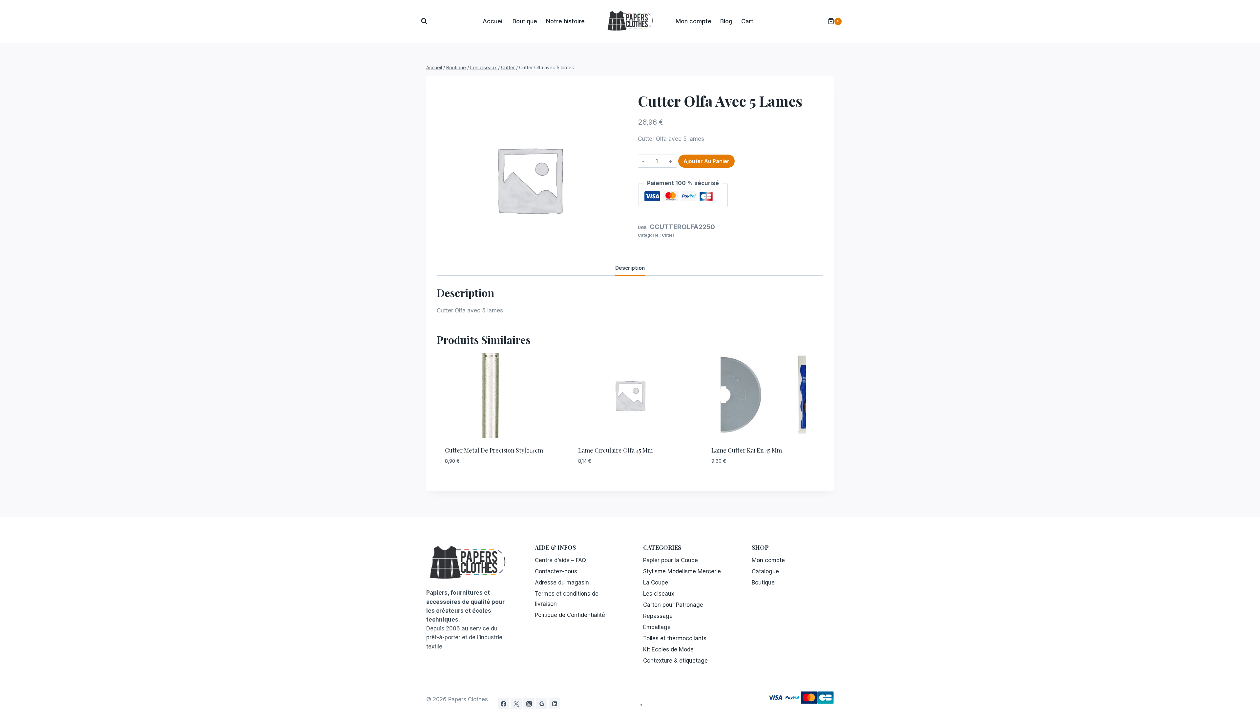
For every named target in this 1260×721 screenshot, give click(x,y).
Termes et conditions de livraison (566, 598)
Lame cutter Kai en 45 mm (746, 450)
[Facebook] (503, 703)
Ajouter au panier (706, 161)
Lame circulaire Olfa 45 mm (615, 450)
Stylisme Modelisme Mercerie (682, 571)
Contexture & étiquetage (675, 660)
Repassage (658, 616)
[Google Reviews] (541, 703)
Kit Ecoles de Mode (668, 649)
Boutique (525, 21)
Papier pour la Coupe (670, 560)
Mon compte (693, 21)
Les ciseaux (658, 593)
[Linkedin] (554, 703)
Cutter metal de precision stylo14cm (494, 450)
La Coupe (655, 582)
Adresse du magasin (562, 582)
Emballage (657, 627)
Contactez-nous (556, 571)
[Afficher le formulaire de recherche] (424, 21)
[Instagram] (529, 703)
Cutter (668, 235)
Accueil (493, 21)
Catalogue (765, 571)
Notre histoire (565, 21)
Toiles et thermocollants (674, 638)
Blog (726, 21)
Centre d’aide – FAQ (560, 560)
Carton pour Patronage (673, 605)
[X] (516, 703)
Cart (747, 21)
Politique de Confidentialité (570, 615)
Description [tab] (630, 268)
